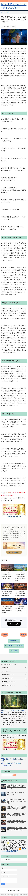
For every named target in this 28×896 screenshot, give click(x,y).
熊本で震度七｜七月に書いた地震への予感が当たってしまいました (16, 786)
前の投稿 (23, 634)
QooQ (16, 895)
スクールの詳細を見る (14, 552)
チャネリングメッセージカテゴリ (14, 645)
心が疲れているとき (6, 667)
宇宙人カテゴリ (14, 650)
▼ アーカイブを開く (6, 859)
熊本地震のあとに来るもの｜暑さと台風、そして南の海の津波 (16, 801)
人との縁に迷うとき (6, 671)
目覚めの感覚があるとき (8, 674)
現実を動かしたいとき (7, 678)
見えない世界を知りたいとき (9, 681)
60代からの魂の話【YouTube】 (11, 763)
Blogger (17, 890)
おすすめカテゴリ (14, 640)
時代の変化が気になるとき (8, 685)
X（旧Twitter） (6, 765)
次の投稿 (4, 634)
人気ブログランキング (14, 516)
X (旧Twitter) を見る (14, 624)
